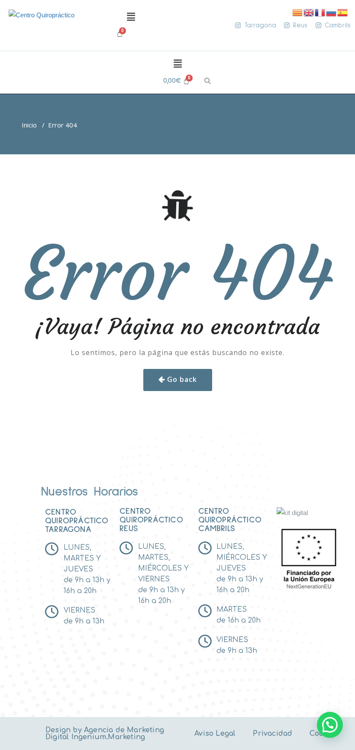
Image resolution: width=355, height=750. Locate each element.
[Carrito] (119, 33)
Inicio (29, 125)
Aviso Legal (215, 733)
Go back (182, 379)
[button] (130, 17)
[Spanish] (343, 12)
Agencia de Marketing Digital (104, 733)
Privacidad (272, 733)
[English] (309, 12)
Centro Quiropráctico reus (151, 520)
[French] (320, 12)
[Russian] (331, 12)
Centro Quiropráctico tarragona (77, 521)
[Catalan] (297, 12)
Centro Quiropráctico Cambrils (230, 520)
